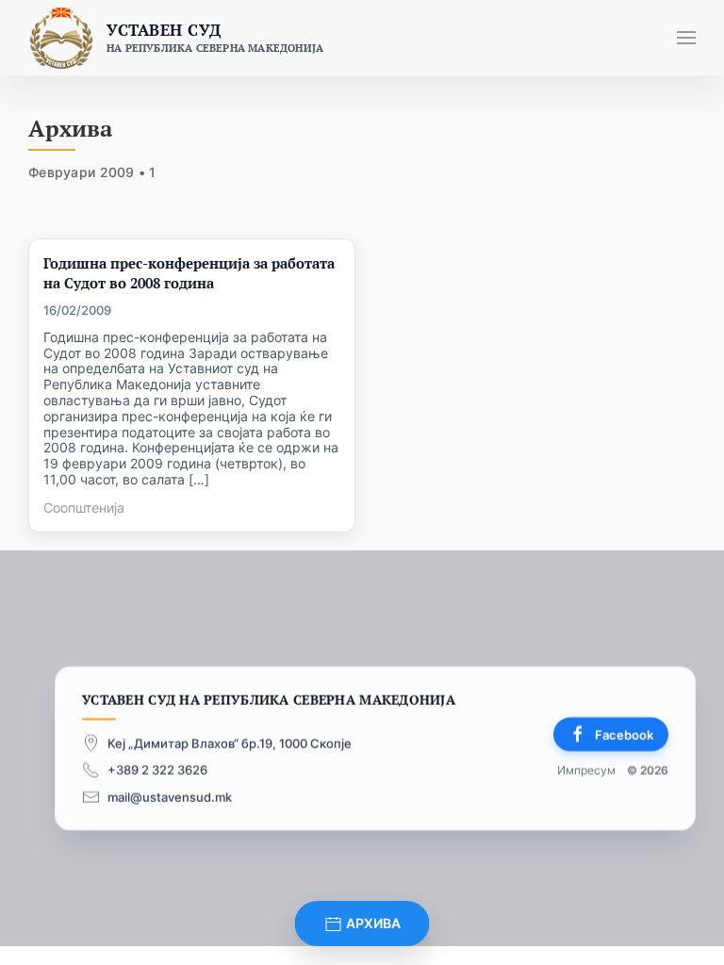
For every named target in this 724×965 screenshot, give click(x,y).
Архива (372, 923)
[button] (686, 37)
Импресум (586, 770)
